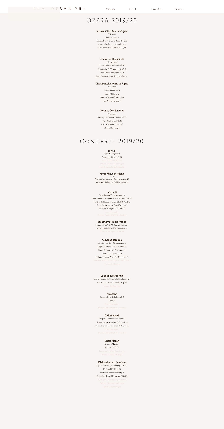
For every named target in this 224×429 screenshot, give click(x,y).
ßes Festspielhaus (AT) (117, 117)
